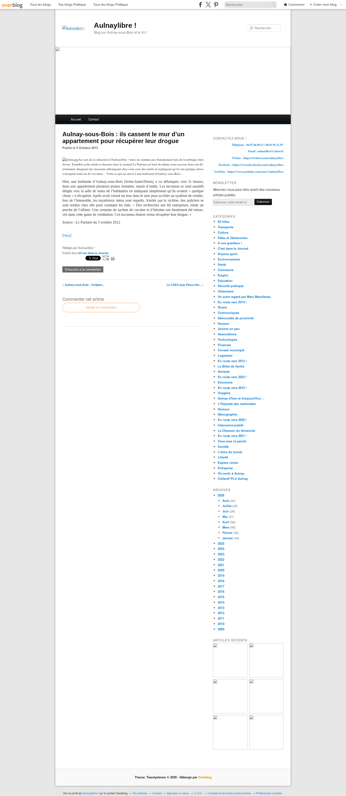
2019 (221, 575)
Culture (223, 232)
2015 (221, 597)
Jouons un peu (229, 328)
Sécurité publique (231, 286)
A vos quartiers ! (230, 243)
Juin (225, 511)
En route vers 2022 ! (232, 377)
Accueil (76, 119)
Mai (225, 516)
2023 (221, 554)
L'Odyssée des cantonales (237, 403)
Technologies (227, 339)
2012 (221, 613)
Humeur (223, 323)
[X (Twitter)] (208, 4)
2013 (221, 607)
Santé (222, 264)
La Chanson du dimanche (236, 430)
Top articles (140, 793)
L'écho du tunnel (230, 452)
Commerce (225, 270)
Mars (225, 527)
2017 (221, 586)
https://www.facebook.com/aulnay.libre (258, 164)
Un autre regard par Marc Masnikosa (244, 296)
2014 (221, 602)
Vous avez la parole (232, 441)
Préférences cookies (269, 793)
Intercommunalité (230, 425)
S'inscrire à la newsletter (83, 269)
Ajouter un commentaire (101, 307)
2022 (221, 559)
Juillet (226, 506)
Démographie (227, 414)
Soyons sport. (228, 254)
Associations (227, 334)
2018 (221, 581)
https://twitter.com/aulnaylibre (263, 158)
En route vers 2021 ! (232, 435)
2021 (221, 565)
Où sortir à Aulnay (231, 473)
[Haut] (66, 235)
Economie (225, 382)
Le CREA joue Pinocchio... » (185, 285)
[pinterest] (216, 4)
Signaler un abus (178, 793)
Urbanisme (225, 291)
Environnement (229, 259)
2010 (221, 623)
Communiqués (228, 312)
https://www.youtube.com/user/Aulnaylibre (256, 171)
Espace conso (228, 462)
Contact (94, 119)
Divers (222, 307)
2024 (221, 548)
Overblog (205, 777)
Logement (225, 355)
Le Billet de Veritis (231, 366)
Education (225, 280)
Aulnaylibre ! (115, 25)
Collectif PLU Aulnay (233, 478)
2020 (221, 570)
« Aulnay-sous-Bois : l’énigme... (83, 285)
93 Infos (223, 221)
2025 (221, 543)
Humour (223, 409)
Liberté (223, 457)
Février (227, 532)
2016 (221, 591)
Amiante (224, 371)
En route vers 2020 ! (232, 419)
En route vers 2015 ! (232, 387)
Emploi (223, 275)
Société (223, 446)
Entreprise (225, 468)
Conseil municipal (231, 350)
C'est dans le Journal (233, 248)
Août (225, 500)
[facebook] (200, 4)
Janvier (227, 538)
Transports (225, 227)
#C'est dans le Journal (93, 253)
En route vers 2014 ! (232, 302)
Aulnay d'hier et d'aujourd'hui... (241, 398)
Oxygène (224, 393)
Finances (224, 345)
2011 (221, 618)
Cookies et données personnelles (229, 793)
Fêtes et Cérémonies (232, 238)
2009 (221, 629)
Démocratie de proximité (235, 318)
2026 (221, 495)
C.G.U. (198, 793)
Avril (225, 522)
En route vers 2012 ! (232, 361)
